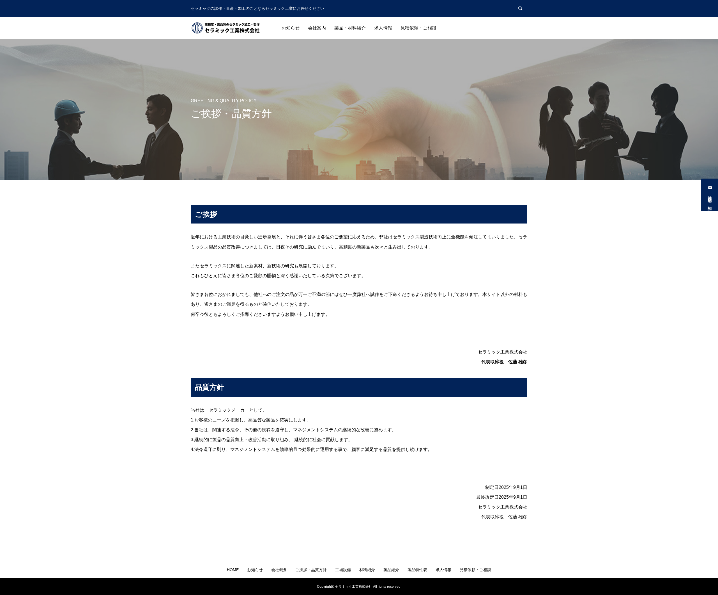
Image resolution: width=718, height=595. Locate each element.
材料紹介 (367, 569)
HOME (233, 569)
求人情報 (383, 28)
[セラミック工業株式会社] (226, 28)
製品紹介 (391, 569)
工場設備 (343, 569)
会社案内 (317, 28)
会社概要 (279, 569)
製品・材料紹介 (350, 28)
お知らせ (291, 28)
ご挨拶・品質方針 (311, 569)
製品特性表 (417, 569)
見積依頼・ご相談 (418, 28)
